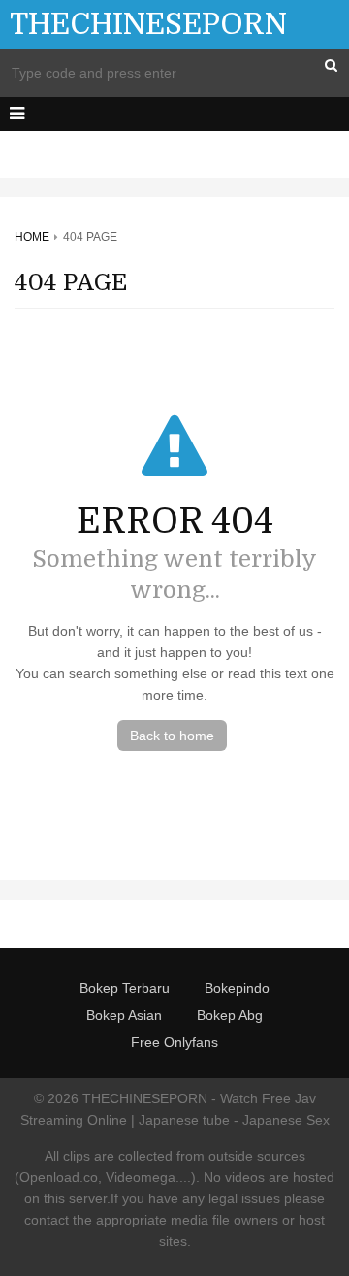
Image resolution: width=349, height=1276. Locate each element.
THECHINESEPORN (148, 24)
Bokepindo (237, 988)
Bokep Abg (230, 1015)
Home (32, 237)
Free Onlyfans (174, 1042)
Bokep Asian (124, 1015)
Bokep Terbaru (124, 988)
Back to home (172, 735)
